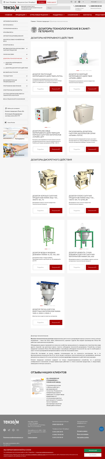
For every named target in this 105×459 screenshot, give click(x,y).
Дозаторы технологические (12, 58)
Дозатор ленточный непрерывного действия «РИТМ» (47, 75)
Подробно (40, 89)
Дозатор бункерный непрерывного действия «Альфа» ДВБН (80, 76)
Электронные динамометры (12, 90)
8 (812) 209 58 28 (57, 437)
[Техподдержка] (15, 134)
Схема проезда (32, 437)
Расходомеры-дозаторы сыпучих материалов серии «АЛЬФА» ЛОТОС (82, 133)
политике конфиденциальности (44, 452)
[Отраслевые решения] (15, 150)
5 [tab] (90, 71)
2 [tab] (81, 71)
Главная (33, 21)
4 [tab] (87, 71)
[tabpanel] (84, 58)
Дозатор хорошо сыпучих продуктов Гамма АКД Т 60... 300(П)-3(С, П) (45, 198)
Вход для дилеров (82, 434)
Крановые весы (8, 32)
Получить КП (56, 89)
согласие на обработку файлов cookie (36, 454)
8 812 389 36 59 (80, 6)
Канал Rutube (11, 122)
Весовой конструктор (10, 72)
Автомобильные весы (10, 21)
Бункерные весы (8, 45)
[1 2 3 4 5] (84, 58)
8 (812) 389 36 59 (57, 431)
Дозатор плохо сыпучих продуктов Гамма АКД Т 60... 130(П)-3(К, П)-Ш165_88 (82, 198)
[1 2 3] (84, 236)
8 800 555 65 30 (96, 6)
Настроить (92, 455)
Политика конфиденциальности (13, 437)
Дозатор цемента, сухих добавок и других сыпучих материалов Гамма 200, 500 (82, 254)
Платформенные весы (10, 28)
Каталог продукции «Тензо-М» (14, 111)
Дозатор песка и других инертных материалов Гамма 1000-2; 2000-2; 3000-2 (46, 311)
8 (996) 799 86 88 (57, 434)
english (99, 2)
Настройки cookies (83, 437)
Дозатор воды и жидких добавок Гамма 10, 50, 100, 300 (45, 253)
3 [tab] (84, 71)
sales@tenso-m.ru (81, 423)
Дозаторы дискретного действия (16, 68)
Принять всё (93, 450)
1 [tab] (77, 71)
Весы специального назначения (14, 99)
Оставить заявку (82, 431)
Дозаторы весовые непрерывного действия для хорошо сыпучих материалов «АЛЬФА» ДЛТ (46, 134)
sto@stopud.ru (81, 426)
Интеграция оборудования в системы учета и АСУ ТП (13, 114)
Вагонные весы (8, 25)
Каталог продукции (43, 21)
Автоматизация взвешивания (13, 36)
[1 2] (47, 115)
